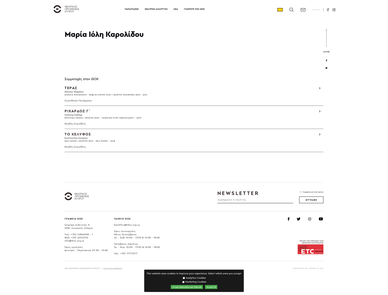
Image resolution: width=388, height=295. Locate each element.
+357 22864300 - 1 (82, 234)
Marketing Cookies (195, 281)
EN (316, 9)
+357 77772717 (128, 253)
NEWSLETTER (238, 193)
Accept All (211, 287)
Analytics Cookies (195, 277)
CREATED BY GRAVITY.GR (308, 268)
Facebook (328, 9)
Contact (303, 9)
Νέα (176, 9)
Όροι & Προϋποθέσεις (112, 268)
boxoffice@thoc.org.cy (127, 225)
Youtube (320, 219)
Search (291, 9)
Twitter (326, 68)
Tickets (280, 9)
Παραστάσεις (132, 9)
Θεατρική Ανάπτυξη (156, 9)
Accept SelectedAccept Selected (186, 287)
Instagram (334, 9)
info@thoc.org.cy (74, 240)
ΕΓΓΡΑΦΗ (311, 200)
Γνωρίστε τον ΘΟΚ (194, 9)
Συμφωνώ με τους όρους (313, 192)
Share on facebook (326, 60)
